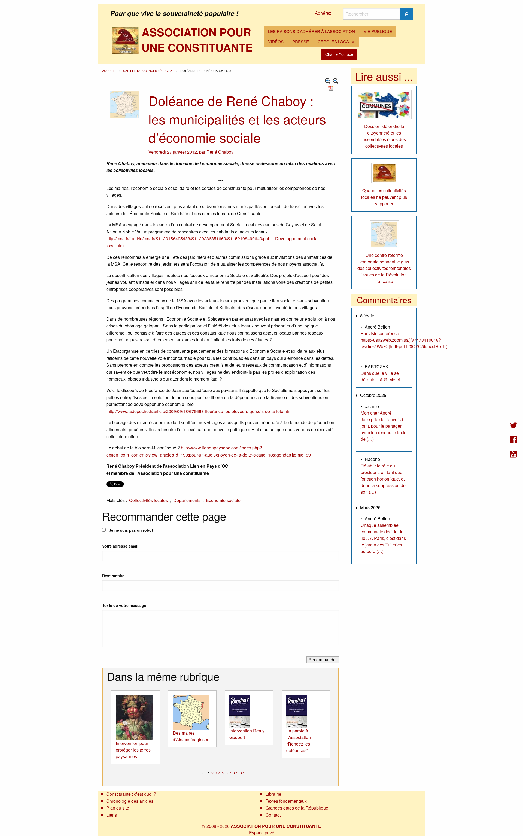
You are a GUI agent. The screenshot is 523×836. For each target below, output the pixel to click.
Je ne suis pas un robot (130, 530)
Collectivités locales (148, 500)
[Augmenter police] (327, 81)
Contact (273, 815)
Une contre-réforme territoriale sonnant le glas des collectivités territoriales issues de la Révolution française (384, 268)
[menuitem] (311, 31)
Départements (186, 500)
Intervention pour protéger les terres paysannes (133, 749)
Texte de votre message (124, 605)
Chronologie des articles (129, 801)
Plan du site (117, 808)
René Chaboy (219, 152)
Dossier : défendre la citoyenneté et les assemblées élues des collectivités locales (384, 136)
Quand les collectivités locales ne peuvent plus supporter (384, 197)
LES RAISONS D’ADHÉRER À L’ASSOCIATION (311, 31)
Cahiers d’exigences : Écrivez (148, 70)
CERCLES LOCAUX (336, 41)
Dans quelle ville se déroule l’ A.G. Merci (380, 376)
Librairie (273, 794)
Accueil (109, 70)
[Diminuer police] (335, 81)
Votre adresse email (120, 546)
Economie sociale (223, 500)
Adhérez (323, 13)
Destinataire (113, 575)
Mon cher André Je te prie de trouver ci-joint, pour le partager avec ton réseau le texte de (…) (383, 426)
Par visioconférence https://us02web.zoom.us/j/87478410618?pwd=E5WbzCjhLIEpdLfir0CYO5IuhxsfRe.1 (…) (407, 339)
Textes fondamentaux (286, 801)
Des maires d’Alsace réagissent (192, 736)
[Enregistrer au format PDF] (331, 87)
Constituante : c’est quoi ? (131, 794)
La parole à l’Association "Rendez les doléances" (298, 740)
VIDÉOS (276, 41)
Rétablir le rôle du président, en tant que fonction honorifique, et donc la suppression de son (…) (383, 479)
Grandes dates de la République (297, 808)
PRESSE (300, 41)
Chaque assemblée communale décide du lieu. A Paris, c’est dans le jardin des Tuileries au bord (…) (383, 538)
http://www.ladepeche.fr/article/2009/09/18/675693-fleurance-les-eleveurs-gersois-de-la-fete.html (200, 411)
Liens (111, 815)
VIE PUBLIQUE (378, 31)
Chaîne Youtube (339, 54)
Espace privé (261, 832)
